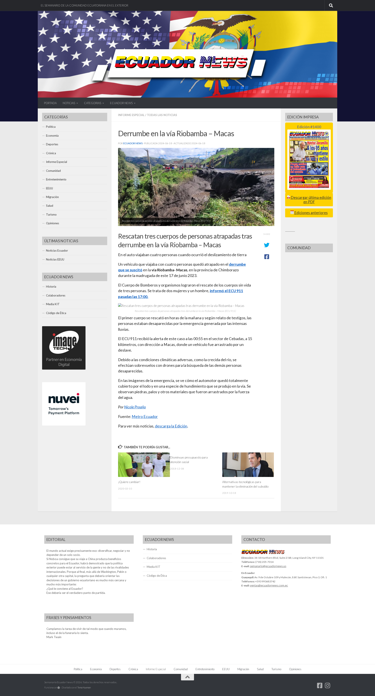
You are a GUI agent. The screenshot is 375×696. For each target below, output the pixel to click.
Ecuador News (133, 143)
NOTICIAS (69, 103)
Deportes (52, 144)
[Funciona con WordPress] (59, 687)
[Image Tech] (64, 368)
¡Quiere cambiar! (129, 482)
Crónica (51, 153)
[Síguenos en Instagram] (328, 686)
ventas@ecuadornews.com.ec (269, 585)
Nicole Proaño (135, 407)
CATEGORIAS (92, 103)
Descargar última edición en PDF (310, 199)
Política (51, 126)
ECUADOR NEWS (121, 103)
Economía (52, 135)
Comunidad (53, 170)
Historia (51, 286)
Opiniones (52, 223)
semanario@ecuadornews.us (268, 566)
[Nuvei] (64, 424)
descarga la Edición (171, 426)
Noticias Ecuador (57, 250)
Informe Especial (131, 115)
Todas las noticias (162, 115)
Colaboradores (55, 295)
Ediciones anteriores (311, 213)
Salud (49, 205)
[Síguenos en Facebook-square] (320, 686)
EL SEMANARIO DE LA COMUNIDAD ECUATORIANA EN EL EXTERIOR (84, 5)
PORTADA (50, 103)
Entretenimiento (56, 179)
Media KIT (53, 304)
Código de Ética (56, 313)
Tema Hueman (84, 687)
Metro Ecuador (145, 416)
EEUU (49, 188)
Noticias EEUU (55, 259)
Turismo (51, 214)
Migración (52, 197)
